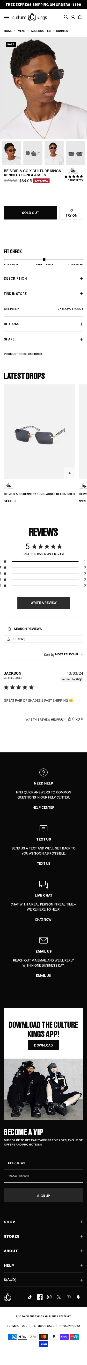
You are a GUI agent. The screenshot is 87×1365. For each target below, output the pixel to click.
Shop (9, 1221)
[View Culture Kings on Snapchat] (78, 1297)
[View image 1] (11, 153)
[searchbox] (47, 628)
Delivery (43, 308)
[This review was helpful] (69, 719)
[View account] (73, 17)
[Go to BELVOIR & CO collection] (73, 171)
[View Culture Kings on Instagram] (49, 1297)
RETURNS (11, 324)
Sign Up (43, 1195)
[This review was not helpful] (78, 719)
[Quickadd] (69, 473)
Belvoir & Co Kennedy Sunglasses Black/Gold (39, 494)
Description (15, 278)
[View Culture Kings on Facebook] (39, 1297)
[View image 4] (75, 153)
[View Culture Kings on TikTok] (30, 1297)
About (11, 1250)
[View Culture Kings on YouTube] (68, 1297)
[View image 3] (54, 153)
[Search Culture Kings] (66, 17)
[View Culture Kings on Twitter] (59, 1297)
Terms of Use (17, 1326)
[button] (80, 17)
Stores (12, 1236)
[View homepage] (30, 16)
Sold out (30, 212)
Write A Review (44, 603)
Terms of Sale (43, 1326)
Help (9, 1265)
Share (9, 339)
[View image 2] (32, 153)
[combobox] (63, 654)
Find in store (15, 293)
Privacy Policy (69, 1326)
